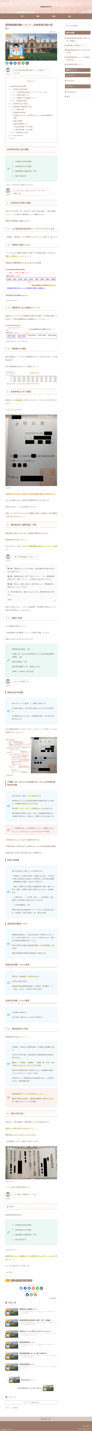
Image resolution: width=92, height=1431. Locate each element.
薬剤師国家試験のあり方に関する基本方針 (78, 51)
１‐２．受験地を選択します (21, 95)
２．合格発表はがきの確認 (18, 103)
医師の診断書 (18, 121)
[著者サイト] (27, 1294)
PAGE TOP (46, 1419)
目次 (28, 81)
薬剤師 (30, 1280)
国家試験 (19, 1280)
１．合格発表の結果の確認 (18, 89)
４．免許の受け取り (16, 135)
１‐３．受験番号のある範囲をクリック (24, 98)
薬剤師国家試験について (75, 64)
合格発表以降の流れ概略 (18, 86)
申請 (25, 1280)
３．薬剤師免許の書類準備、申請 (21, 106)
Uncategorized (71, 92)
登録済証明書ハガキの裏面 (24, 129)
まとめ (12, 138)
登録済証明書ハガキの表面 (24, 126)
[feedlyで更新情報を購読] (31, 1294)
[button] (88, 26)
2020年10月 (71, 81)
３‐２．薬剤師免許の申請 (20, 132)
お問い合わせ (86, 1426)
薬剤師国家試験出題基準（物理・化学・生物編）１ (78, 39)
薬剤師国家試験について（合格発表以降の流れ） (78, 58)
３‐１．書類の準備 (18, 109)
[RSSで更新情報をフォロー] (35, 1294)
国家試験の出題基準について (76, 45)
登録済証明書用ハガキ (21, 124)
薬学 (8, 1280)
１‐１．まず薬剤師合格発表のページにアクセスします (29, 92)
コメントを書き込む (31, 1403)
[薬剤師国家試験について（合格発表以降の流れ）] (15, 63)
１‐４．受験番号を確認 (19, 101)
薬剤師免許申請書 (19, 112)
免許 (13, 1280)
